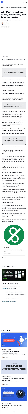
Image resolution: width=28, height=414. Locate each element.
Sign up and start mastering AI (9, 301)
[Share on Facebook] (2, 27)
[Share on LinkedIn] (9, 27)
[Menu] (26, 2)
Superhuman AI (5, 288)
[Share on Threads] (6, 27)
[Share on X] (4, 27)
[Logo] (2, 2)
